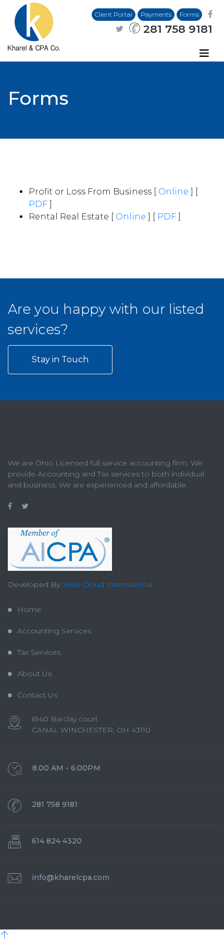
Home (29, 609)
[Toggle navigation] (204, 53)
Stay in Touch (60, 359)
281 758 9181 (176, 28)
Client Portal (113, 14)
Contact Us (37, 695)
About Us (34, 673)
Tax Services (38, 652)
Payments (156, 14)
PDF (38, 204)
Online (173, 192)
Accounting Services (54, 630)
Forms (189, 14)
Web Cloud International (108, 584)
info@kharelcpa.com (70, 877)
